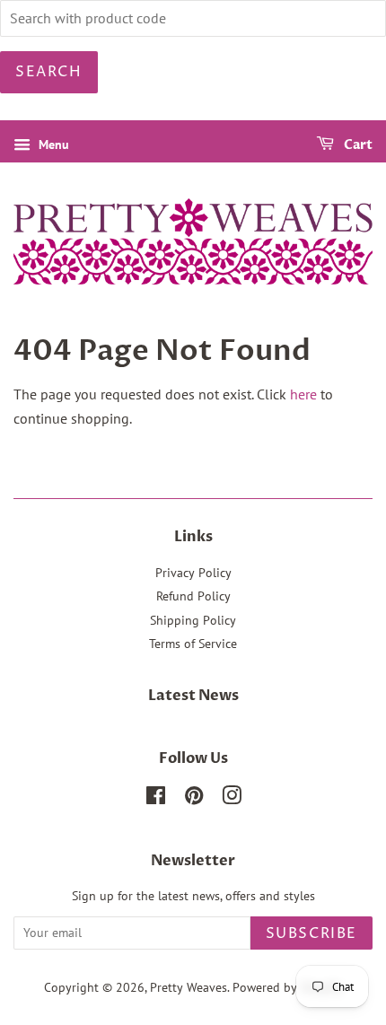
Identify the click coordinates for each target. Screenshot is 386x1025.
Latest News (193, 695)
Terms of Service (193, 643)
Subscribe (311, 933)
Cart (357, 144)
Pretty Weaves (188, 987)
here (303, 394)
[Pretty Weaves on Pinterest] (194, 799)
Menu (52, 144)
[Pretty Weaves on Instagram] (231, 799)
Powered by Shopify (287, 987)
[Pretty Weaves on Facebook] (155, 799)
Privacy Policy (193, 573)
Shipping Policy (193, 620)
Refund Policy (193, 596)
